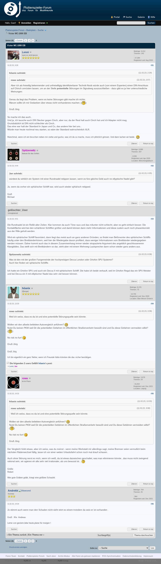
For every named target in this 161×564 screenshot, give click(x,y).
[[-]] (8, 363)
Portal (117, 17)
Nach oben (51, 556)
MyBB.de (27, 561)
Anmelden (26, 23)
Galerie (141, 17)
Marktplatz (31, 30)
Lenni (25, 52)
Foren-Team (11, 556)
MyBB (44, 561)
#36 (152, 504)
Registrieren (39, 23)
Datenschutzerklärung (132, 556)
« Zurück (19, 40)
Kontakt (21, 556)
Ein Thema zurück (17, 535)
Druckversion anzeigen (18, 547)
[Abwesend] (25, 491)
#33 (152, 219)
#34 (152, 304)
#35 (152, 393)
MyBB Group (63, 561)
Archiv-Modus (64, 556)
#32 (152, 166)
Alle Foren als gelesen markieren (86, 556)
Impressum (148, 556)
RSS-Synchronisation (111, 556)
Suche (129, 17)
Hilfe (153, 17)
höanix (26, 288)
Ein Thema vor (35, 535)
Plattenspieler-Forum (15, 30)
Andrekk (13, 490)
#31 (152, 65)
